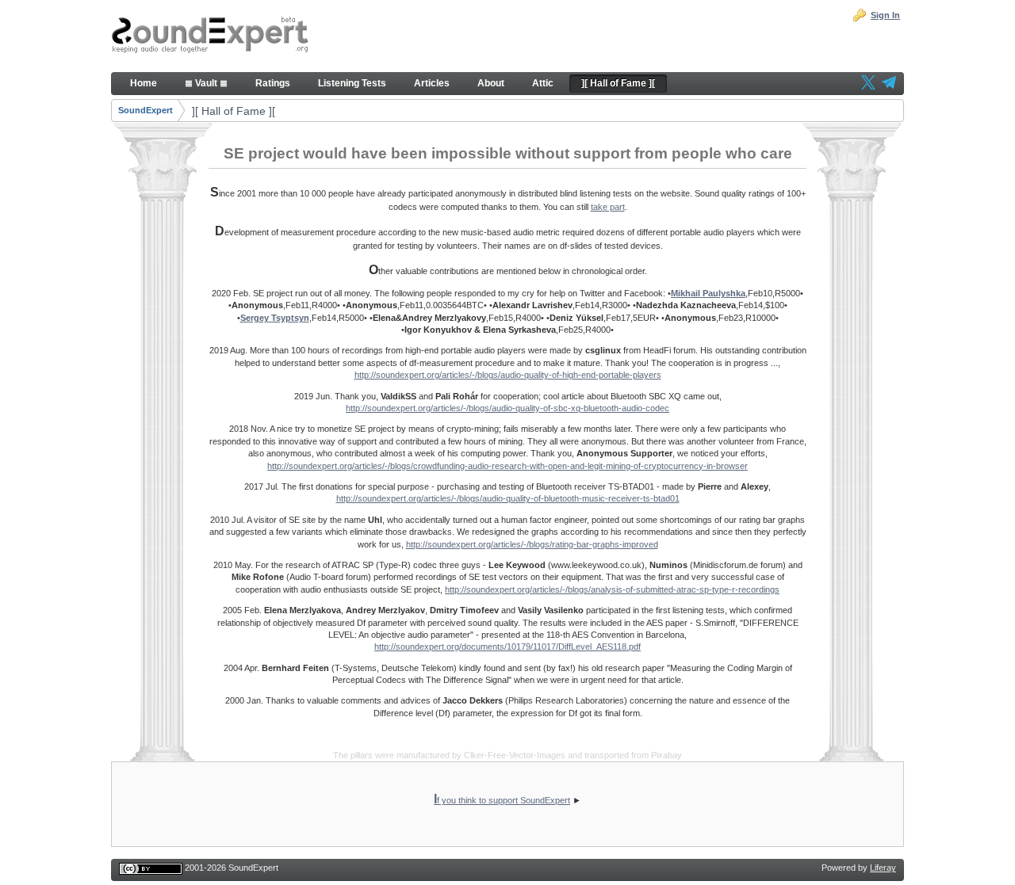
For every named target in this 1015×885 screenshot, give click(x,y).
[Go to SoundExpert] (210, 36)
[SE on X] (868, 84)
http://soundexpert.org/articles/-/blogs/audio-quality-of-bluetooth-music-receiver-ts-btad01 (508, 498)
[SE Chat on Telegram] (889, 84)
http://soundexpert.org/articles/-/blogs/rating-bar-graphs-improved (532, 544)
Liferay (883, 867)
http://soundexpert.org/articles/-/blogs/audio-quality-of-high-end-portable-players (507, 375)
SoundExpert (145, 110)
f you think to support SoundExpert (502, 800)
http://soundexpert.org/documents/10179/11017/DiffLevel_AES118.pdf (507, 646)
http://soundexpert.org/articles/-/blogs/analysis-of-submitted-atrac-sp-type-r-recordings (612, 589)
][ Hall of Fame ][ (233, 111)
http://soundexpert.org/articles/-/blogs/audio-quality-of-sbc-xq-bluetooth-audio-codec (507, 408)
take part (608, 207)
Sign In (885, 15)
